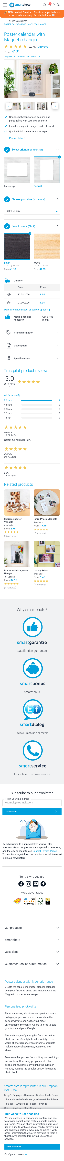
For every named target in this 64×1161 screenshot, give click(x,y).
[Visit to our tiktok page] (43, 883)
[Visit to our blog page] (35, 883)
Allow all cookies (13, 1146)
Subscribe (11, 811)
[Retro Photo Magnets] (47, 502)
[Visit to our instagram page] (28, 883)
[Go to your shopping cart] (58, 4)
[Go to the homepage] (20, 4)
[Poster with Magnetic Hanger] (17, 554)
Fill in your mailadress (17, 798)
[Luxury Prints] (47, 554)
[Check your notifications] (54, 4)
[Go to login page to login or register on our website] (49, 4)
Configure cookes (14, 1154)
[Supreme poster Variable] (17, 502)
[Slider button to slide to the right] (55, 106)
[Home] (4, 21)
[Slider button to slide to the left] (9, 106)
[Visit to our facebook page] (21, 883)
